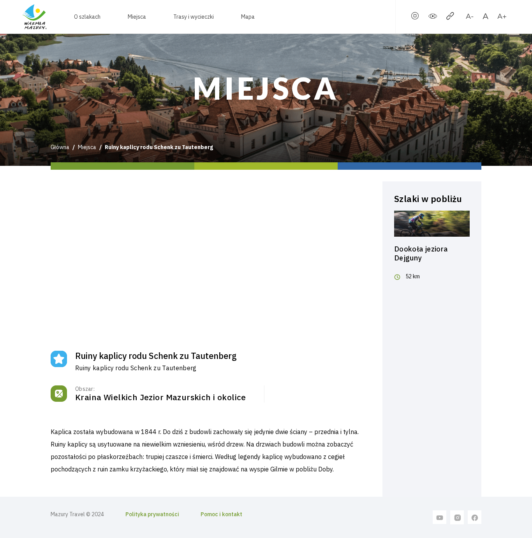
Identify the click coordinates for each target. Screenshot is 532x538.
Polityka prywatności (152, 514)
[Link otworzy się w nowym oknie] (439, 516)
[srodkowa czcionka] (485, 17)
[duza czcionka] (501, 17)
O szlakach (87, 16)
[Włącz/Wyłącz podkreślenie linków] (450, 17)
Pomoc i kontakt (221, 514)
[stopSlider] (415, 17)
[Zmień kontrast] (432, 17)
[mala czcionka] (469, 17)
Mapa (248, 16)
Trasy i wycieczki (193, 16)
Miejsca (137, 16)
